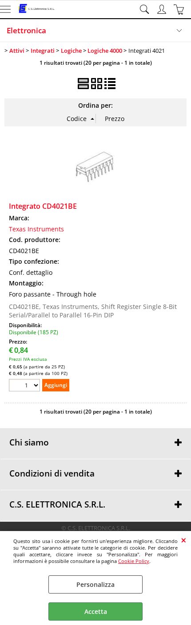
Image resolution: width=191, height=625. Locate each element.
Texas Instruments (36, 229)
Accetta (95, 611)
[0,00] (180, 9)
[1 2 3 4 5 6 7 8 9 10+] (25, 386)
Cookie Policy (133, 561)
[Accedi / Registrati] (162, 9)
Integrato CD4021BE (43, 206)
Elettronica (26, 30)
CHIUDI (184, 539)
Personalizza (95, 584)
